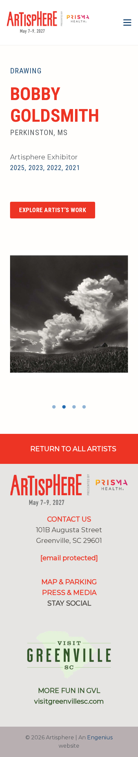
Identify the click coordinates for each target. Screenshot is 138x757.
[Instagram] (13, 191)
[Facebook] (58, 616)
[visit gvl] (69, 655)
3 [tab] (74, 407)
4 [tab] (84, 407)
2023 (35, 168)
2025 (17, 168)
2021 (72, 168)
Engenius (100, 737)
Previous (5, 322)
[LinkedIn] (80, 616)
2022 (54, 168)
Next (133, 322)
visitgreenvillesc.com (69, 701)
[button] (127, 23)
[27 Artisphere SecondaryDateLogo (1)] (48, 22)
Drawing (26, 71)
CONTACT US (69, 519)
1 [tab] (54, 407)
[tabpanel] (69, 313)
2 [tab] (64, 407)
